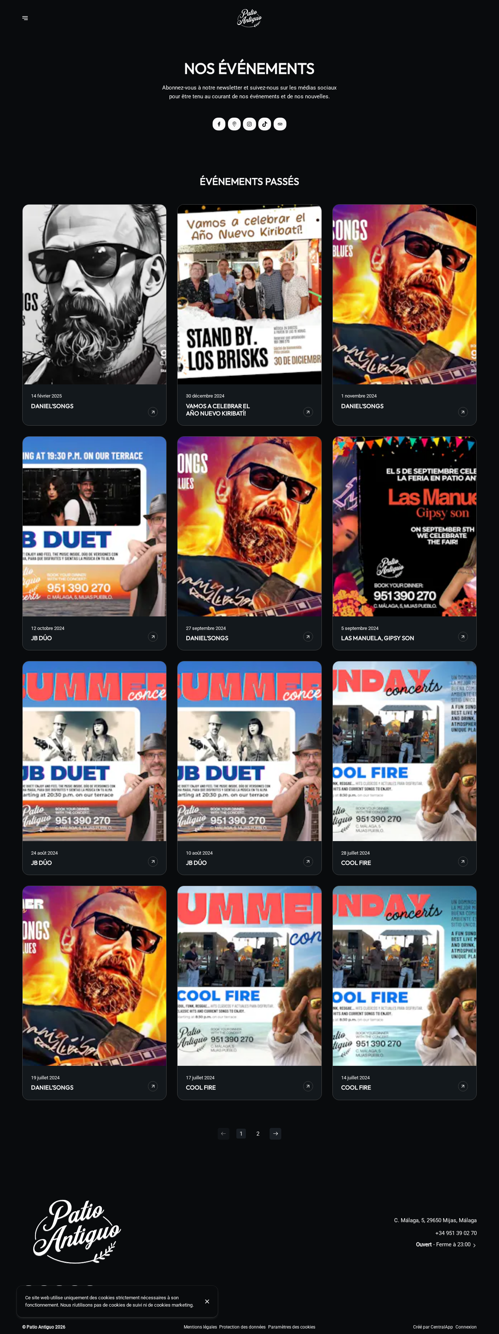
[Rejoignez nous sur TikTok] (264, 124)
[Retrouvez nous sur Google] (234, 124)
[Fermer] (207, 1301)
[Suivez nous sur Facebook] (219, 124)
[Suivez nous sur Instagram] (249, 124)
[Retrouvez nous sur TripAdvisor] (280, 124)
